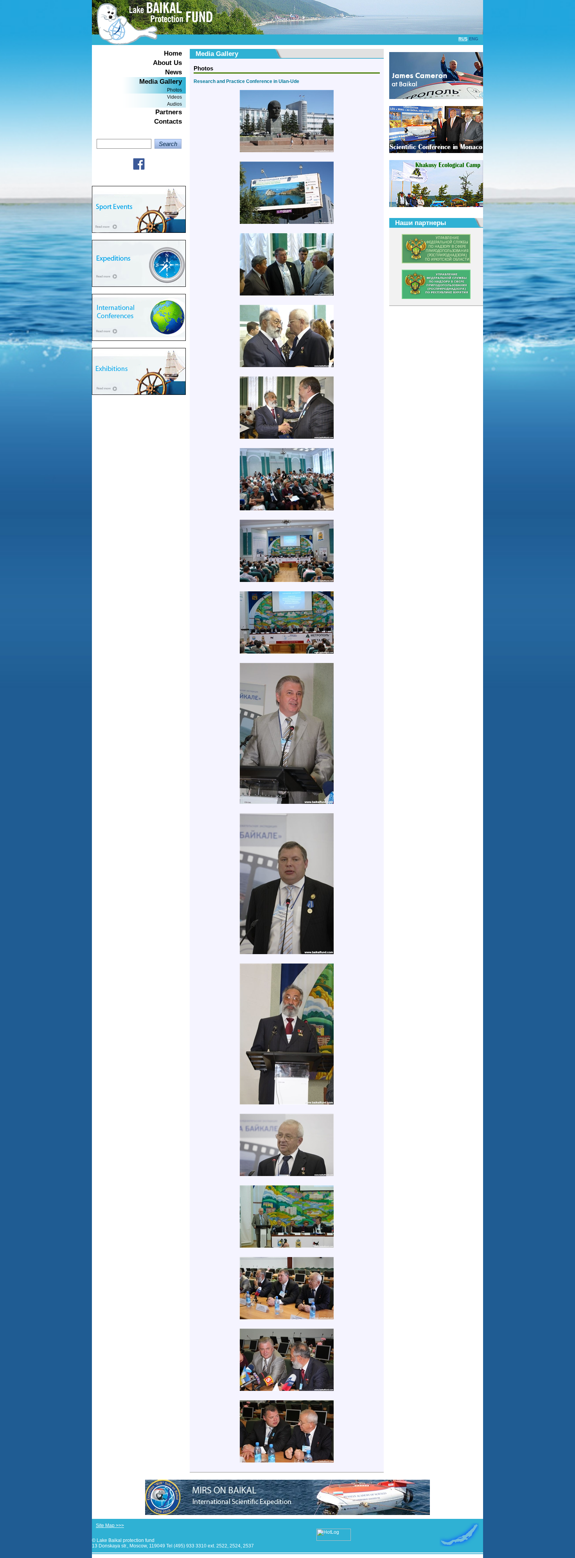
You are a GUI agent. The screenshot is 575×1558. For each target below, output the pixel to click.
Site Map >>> (110, 1525)
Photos (174, 90)
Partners (168, 112)
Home (173, 53)
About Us (167, 63)
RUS (462, 38)
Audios (174, 104)
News (173, 72)
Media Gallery (160, 81)
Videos (174, 97)
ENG (473, 38)
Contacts (168, 121)
